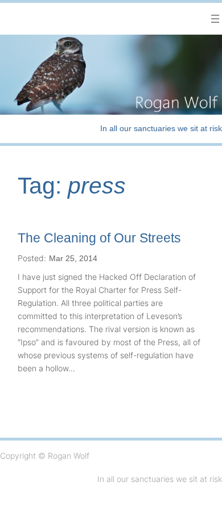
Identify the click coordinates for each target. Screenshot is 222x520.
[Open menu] (215, 19)
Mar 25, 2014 (73, 258)
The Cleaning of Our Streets (99, 237)
